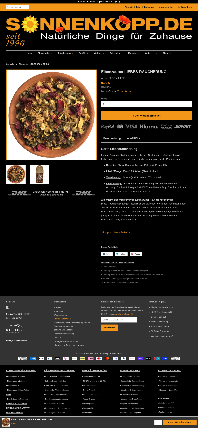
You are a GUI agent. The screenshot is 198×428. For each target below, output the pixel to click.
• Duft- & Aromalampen (91, 395)
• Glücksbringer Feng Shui (130, 413)
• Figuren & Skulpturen (129, 404)
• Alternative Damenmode (168, 377)
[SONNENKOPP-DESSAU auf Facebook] (8, 308)
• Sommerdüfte (88, 408)
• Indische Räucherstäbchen (55, 381)
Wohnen (98, 53)
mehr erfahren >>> (124, 314)
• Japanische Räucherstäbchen (56, 390)
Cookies (57, 337)
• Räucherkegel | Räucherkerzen (57, 408)
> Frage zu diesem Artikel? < (115, 232)
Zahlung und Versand (63, 330)
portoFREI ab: (134, 138)
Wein (147, 53)
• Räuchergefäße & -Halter (54, 413)
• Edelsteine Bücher (166, 408)
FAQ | (140, 7)
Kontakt (57, 307)
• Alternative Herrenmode (168, 381)
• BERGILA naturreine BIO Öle (94, 381)
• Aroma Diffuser (88, 399)
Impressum (59, 311)
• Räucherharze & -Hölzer (54, 404)
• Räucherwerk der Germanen (56, 399)
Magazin (167, 53)
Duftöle (83, 53)
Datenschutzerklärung (64, 334)
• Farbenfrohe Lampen (129, 395)
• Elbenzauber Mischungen (17, 381)
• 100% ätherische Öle (91, 377)
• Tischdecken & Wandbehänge (132, 386)
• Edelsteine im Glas (166, 412)
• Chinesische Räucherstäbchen (57, 395)
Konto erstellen (165, 7)
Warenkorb (186, 7)
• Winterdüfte (87, 413)
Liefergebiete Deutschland (66, 341)
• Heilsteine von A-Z (166, 403)
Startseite (10, 64)
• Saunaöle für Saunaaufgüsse (132, 381)
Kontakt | (130, 7)
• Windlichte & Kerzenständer (131, 390)
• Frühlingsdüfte (88, 404)
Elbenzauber (44, 53)
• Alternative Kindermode (168, 386)
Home (29, 53)
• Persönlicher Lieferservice (17, 399)
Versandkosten (124, 91)
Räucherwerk (65, 53)
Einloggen (149, 7)
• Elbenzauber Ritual (14, 386)
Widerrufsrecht (60, 315)
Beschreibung (112, 138)
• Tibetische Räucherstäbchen (56, 386)
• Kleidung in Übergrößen (168, 390)
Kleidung (133, 53)
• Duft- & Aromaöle (89, 390)
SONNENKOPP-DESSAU (95, 354)
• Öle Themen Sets (89, 386)
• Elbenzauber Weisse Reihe (17, 390)
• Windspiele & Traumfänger (131, 399)
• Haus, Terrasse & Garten (130, 377)
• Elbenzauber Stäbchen (15, 377)
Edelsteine (115, 53)
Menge (104, 98)
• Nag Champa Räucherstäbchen (57, 377)
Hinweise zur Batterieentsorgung (69, 345)
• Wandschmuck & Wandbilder (132, 408)
